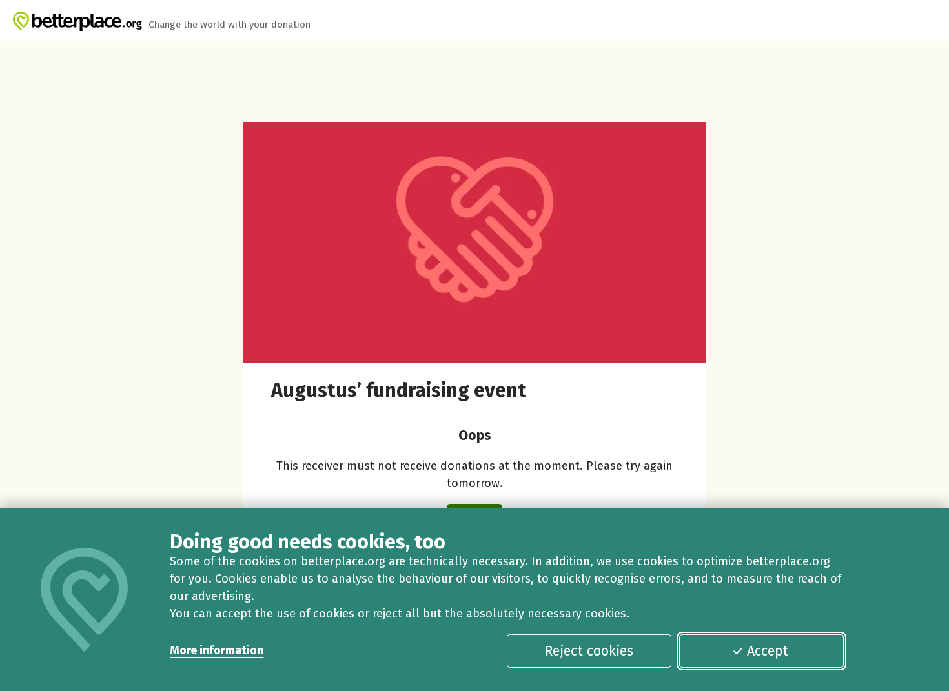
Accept (767, 651)
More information (216, 650)
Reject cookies (589, 651)
